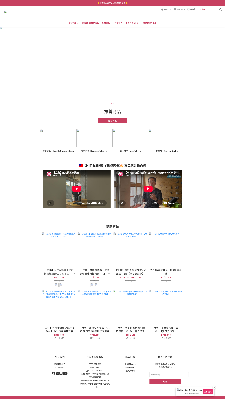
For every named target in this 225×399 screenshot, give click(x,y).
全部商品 (106, 23)
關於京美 (72, 23)
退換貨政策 (130, 370)
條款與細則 (130, 367)
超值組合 (119, 23)
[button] (77, 189)
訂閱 (165, 381)
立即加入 (208, 391)
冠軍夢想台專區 (150, 23)
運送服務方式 (130, 364)
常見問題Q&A (132, 23)
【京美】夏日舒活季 (90, 23)
